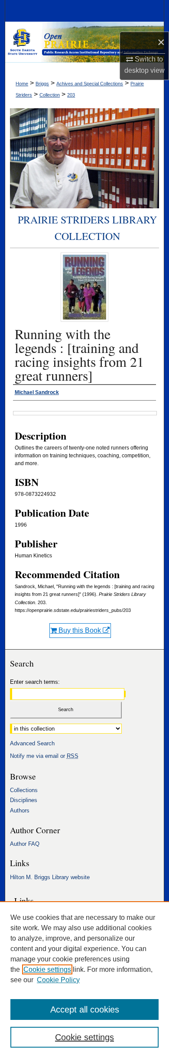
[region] (84, 979)
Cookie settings (47, 969)
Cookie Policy (58, 980)
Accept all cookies (84, 1009)
